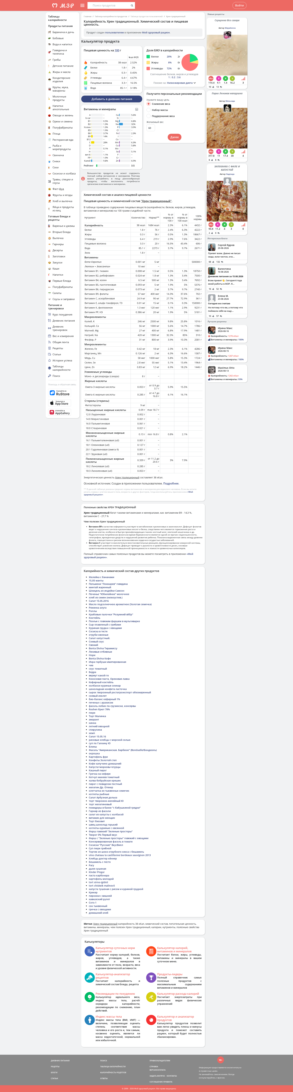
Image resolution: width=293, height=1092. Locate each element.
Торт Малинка (97, 716)
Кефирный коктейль (101, 682)
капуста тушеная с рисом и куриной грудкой (116, 889)
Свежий (93, 645)
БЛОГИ (54, 1072)
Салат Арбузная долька (103, 797)
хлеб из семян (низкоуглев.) (105, 597)
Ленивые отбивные (100, 651)
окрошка (94, 753)
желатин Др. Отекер (101, 787)
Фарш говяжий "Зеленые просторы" (111, 831)
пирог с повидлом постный (105, 784)
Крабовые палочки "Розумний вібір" (111, 614)
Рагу (91, 865)
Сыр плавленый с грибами (105, 624)
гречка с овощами (100, 909)
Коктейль (94, 617)
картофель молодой (101, 878)
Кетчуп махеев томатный (104, 777)
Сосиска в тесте (98, 631)
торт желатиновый (100, 804)
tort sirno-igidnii (98, 882)
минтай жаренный (100, 587)
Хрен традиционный (175, 16)
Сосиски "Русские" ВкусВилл (106, 845)
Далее (174, 137)
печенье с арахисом (101, 702)
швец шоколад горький (103, 824)
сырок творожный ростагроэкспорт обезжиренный (120, 692)
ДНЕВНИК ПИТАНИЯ (60, 1060)
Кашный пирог (98, 770)
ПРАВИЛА (167, 1081)
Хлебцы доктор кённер (103, 858)
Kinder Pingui (96, 872)
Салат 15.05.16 (97, 736)
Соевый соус (96, 641)
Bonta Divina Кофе (100, 658)
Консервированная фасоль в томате (111, 841)
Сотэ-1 (92, 902)
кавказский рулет (99, 899)
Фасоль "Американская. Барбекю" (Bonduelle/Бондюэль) (123, 750)
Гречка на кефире (100, 773)
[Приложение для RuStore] (62, 393)
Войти (239, 5)
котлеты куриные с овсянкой (106, 828)
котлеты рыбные (99, 794)
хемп (92, 733)
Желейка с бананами (101, 577)
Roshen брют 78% (99, 709)
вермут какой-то (99, 675)
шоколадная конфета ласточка (108, 689)
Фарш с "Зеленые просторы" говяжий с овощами (118, 838)
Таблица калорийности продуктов (111, 16)
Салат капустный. (99, 638)
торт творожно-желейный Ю (106, 800)
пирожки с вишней (100, 895)
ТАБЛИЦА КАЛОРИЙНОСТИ (113, 1066)
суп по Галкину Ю (100, 743)
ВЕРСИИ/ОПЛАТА (157, 1070)
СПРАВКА (154, 1066)
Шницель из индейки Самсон (106, 590)
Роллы (93, 611)
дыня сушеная (97, 868)
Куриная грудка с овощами (105, 628)
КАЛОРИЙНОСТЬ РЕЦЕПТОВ (113, 1072)
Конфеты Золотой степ (103, 760)
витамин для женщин (102, 817)
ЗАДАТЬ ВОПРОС (157, 1076)
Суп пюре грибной (100, 848)
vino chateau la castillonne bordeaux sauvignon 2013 (120, 855)
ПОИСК (103, 1060)
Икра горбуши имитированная (107, 661)
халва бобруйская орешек (105, 780)
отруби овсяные (98, 634)
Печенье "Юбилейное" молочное (109, 594)
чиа (91, 665)
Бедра (92, 672)
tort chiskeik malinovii (102, 885)
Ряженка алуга (97, 607)
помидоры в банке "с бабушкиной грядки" (115, 807)
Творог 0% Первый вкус (103, 834)
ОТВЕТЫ (104, 1078)
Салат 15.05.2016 (99, 600)
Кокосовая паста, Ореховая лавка (109, 678)
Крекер (93, 892)
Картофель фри (98, 756)
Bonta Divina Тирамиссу (103, 648)
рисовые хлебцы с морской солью (109, 739)
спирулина (95, 729)
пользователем (114, 32)
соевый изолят (98, 695)
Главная (87, 16)
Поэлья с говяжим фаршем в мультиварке (114, 621)
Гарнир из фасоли (100, 811)
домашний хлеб (98, 912)
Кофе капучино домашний (105, 763)
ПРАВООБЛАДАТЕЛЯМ (160, 1060)
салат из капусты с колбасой (106, 814)
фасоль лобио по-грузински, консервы (112, 706)
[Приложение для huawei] (62, 412)
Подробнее (171, 483)
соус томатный (98, 668)
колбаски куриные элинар (105, 685)
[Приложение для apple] (62, 403)
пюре (92, 712)
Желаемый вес (155, 122)
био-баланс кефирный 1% (104, 699)
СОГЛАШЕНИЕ (156, 1081)
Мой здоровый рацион (156, 32)
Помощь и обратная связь (62, 384)
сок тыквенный (98, 906)
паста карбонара (99, 875)
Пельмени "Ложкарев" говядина (108, 583)
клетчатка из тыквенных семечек (109, 790)
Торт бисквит (97, 821)
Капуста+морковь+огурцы (104, 767)
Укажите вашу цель (157, 99)
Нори (92, 655)
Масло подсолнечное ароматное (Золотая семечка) (120, 604)
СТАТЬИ (54, 1078)
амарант (94, 719)
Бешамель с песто (100, 861)
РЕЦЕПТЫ (55, 1066)
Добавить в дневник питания (112, 99)
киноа (92, 722)
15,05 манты (96, 580)
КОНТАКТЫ (172, 1076)
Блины (93, 746)
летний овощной (99, 726)
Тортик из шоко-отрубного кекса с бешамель (116, 851)
